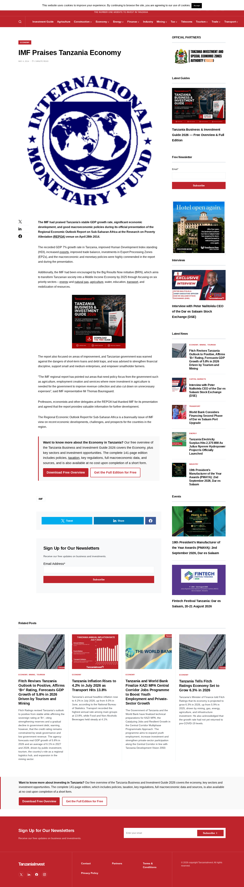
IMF (41, 498)
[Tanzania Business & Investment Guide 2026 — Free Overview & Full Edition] (199, 105)
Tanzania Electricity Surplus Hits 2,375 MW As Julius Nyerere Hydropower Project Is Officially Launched (207, 446)
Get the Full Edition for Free (115, 472)
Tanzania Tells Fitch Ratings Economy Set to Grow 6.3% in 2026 (199, 685)
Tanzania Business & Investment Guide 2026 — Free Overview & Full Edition (198, 135)
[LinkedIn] (29, 874)
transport (132, 281)
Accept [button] (197, 5)
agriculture (96, 281)
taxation (73, 458)
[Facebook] (36, 874)
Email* (175, 169)
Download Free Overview (66, 472)
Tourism (211, 345)
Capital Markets (197, 379)
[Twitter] (21, 874)
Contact (86, 863)
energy (63, 281)
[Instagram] (44, 874)
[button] (20, 21)
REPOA (59, 236)
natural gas (81, 281)
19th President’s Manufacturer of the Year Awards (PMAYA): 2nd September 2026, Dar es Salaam (205, 477)
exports (64, 252)
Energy (193, 433)
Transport (194, 406)
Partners (117, 863)
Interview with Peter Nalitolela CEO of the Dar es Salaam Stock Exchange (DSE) (197, 311)
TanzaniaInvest (31, 864)
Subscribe (209, 833)
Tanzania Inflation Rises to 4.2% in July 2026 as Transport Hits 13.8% (94, 685)
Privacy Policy (89, 873)
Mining (203, 345)
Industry (193, 464)
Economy (24, 42)
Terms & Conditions (149, 865)
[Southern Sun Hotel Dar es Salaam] (199, 227)
